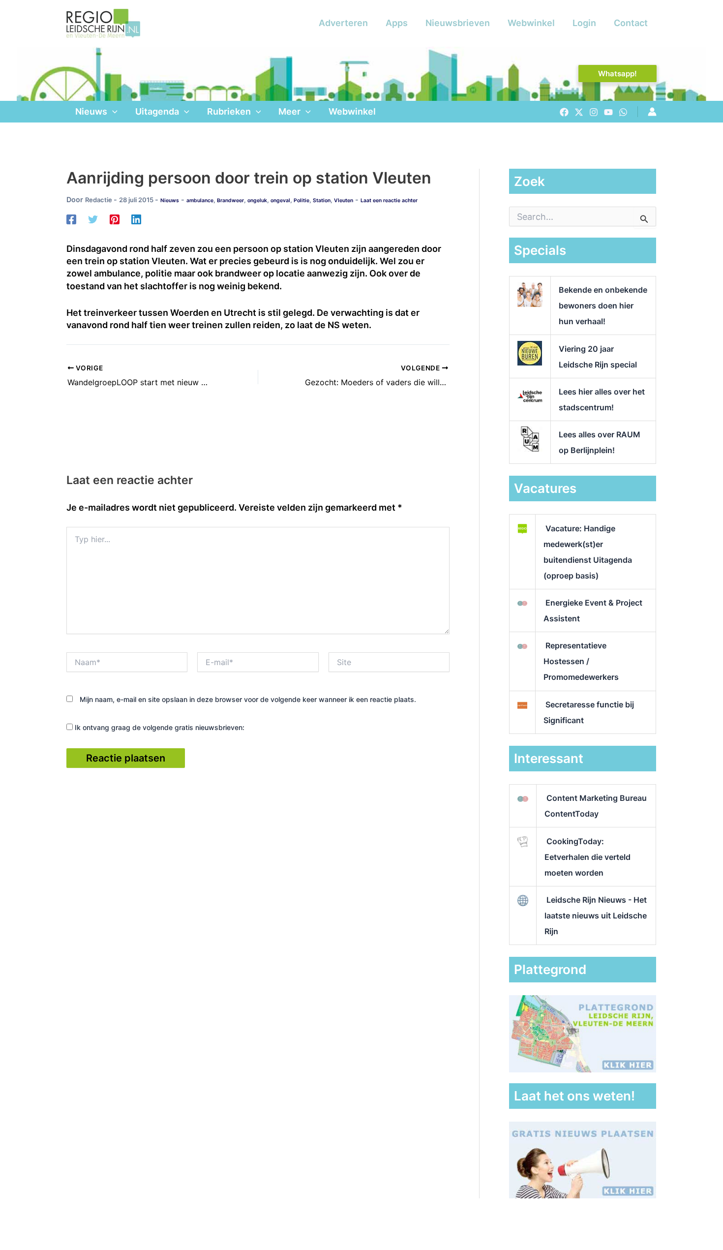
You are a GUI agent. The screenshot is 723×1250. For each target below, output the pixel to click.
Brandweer (230, 200)
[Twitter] (578, 112)
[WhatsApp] (623, 112)
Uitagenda (157, 111)
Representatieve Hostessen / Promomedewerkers (581, 661)
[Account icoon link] (652, 111)
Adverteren (343, 23)
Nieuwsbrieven (457, 23)
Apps (397, 23)
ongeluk (257, 200)
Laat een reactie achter (389, 200)
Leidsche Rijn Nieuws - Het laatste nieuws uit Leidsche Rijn (595, 915)
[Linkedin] (136, 218)
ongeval (280, 200)
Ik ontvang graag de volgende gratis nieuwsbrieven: (158, 727)
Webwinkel (531, 23)
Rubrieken (229, 111)
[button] (617, 73)
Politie (301, 200)
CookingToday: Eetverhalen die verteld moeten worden (587, 857)
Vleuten (343, 200)
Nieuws (91, 111)
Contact (631, 23)
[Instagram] (593, 112)
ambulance (199, 200)
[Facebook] (564, 112)
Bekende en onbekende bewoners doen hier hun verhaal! (603, 305)
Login (584, 23)
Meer (289, 111)
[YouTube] (608, 112)
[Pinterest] (115, 218)
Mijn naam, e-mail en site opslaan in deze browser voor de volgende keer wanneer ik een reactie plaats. (248, 699)
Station (322, 200)
